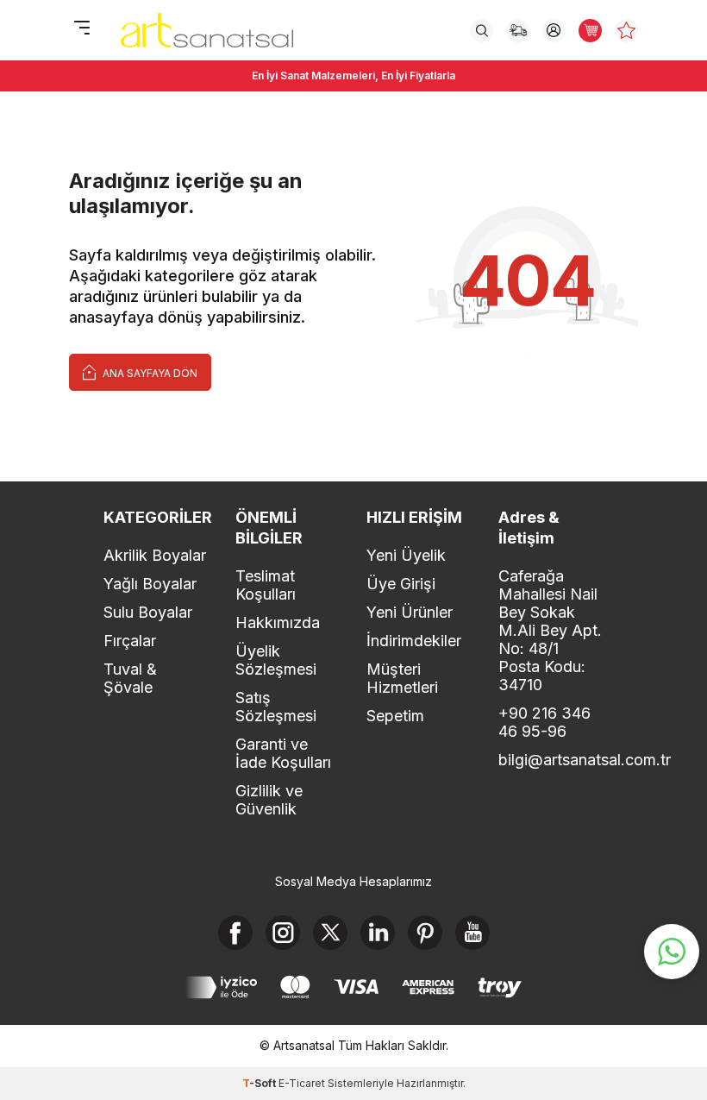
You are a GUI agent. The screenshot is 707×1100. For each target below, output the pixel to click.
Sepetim (395, 716)
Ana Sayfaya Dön (148, 373)
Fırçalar (129, 641)
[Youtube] (472, 932)
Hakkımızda (277, 622)
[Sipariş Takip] (517, 30)
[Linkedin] (377, 932)
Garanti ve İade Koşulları (283, 753)
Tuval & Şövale (130, 678)
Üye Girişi (400, 584)
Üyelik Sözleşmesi (275, 660)
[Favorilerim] (626, 30)
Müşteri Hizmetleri (402, 678)
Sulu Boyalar (147, 612)
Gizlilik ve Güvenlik (269, 800)
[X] (330, 932)
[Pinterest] (425, 932)
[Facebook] (235, 932)
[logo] (207, 30)
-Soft (260, 1083)
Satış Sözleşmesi (275, 706)
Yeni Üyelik (406, 555)
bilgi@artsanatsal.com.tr (551, 760)
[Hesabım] (554, 30)
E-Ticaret (301, 1083)
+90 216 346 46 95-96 (544, 722)
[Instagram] (283, 932)
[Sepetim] (590, 30)
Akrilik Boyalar (154, 555)
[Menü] (82, 28)
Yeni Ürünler (409, 612)
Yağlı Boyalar (150, 584)
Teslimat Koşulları (265, 585)
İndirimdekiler (413, 641)
